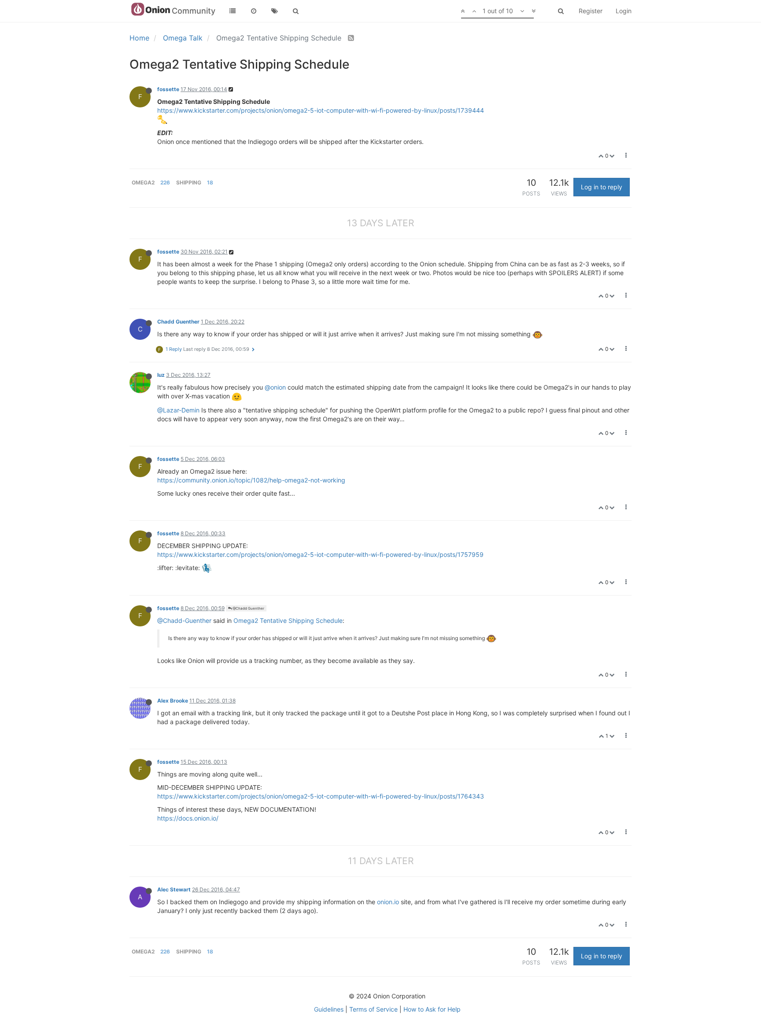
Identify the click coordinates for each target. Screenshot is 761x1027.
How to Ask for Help (432, 1009)
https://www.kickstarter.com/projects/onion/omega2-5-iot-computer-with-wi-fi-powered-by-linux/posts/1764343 (320, 796)
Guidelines (329, 1009)
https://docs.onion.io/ (187, 818)
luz (161, 375)
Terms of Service (373, 1009)
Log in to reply (601, 187)
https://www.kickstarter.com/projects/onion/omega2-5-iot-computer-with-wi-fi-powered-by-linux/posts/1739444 (320, 110)
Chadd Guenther (178, 321)
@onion (275, 387)
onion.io (388, 902)
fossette (168, 89)
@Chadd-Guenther (184, 620)
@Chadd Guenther (248, 608)
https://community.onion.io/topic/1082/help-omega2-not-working (251, 480)
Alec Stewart (174, 889)
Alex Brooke (172, 700)
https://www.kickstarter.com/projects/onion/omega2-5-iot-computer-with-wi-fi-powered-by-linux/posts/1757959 (320, 554)
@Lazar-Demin (178, 410)
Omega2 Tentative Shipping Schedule (288, 620)
